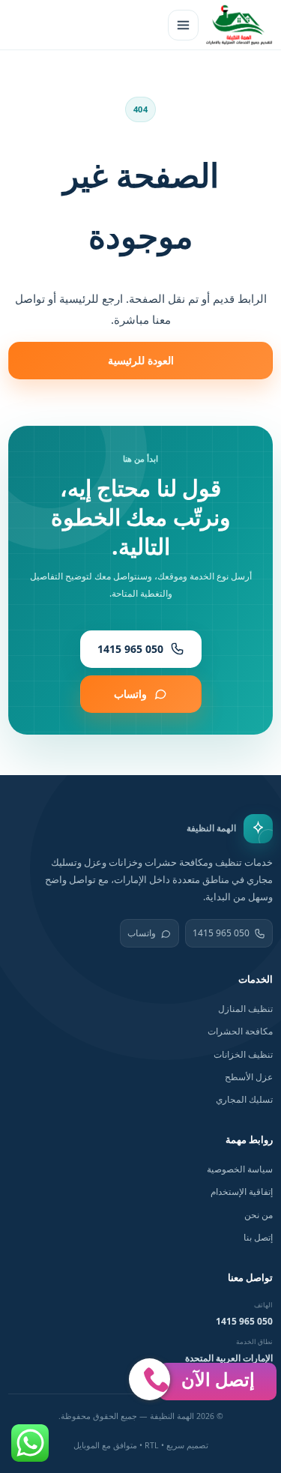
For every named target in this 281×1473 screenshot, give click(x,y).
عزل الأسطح (249, 1076)
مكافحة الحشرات (240, 1031)
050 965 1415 (221, 933)
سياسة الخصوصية (240, 1169)
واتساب (141, 933)
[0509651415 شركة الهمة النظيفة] (239, 25)
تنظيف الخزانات (243, 1054)
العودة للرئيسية (141, 360)
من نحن (258, 1214)
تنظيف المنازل (245, 1008)
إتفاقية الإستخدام (242, 1191)
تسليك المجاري (244, 1099)
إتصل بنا (258, 1237)
